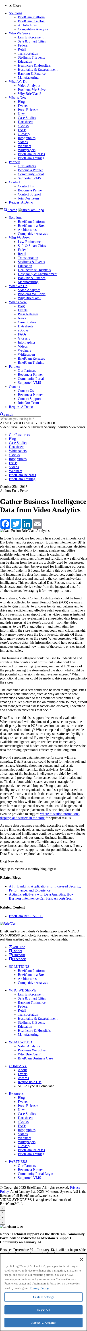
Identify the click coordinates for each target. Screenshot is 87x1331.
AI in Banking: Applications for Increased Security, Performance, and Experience (45, 888)
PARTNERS (18, 1161)
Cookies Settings (43, 1297)
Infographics (18, 459)
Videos (14, 467)
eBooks (14, 455)
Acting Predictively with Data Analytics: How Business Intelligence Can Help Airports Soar (41, 896)
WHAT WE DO (20, 1042)
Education (25, 1026)
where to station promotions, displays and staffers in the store (40, 816)
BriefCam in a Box (31, 974)
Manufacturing (28, 1034)
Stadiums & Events (31, 1022)
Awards (23, 1078)
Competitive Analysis (33, 983)
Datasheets (16, 447)
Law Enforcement (30, 994)
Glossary (24, 1146)
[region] (43, 1292)
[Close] (82, 1259)
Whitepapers (18, 451)
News (22, 1110)
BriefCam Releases (22, 475)
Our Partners (27, 1166)
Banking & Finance (32, 1002)
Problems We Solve (32, 1050)
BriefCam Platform (31, 970)
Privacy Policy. (39, 1288)
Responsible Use (29, 1082)
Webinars (15, 471)
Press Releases (28, 1106)
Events (22, 1074)
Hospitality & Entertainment (37, 1018)
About (22, 1070)
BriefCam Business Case (35, 1058)
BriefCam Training (22, 479)
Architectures (27, 979)
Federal (23, 1006)
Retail (22, 1010)
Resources (16, 1093)
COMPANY (18, 1066)
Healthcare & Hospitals (34, 1030)
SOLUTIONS (19, 966)
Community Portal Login (35, 1174)
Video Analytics (29, 1046)
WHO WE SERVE (22, 990)
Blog (12, 439)
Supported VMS (29, 1178)
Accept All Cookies (43, 1322)
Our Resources (19, 435)
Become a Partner (30, 1170)
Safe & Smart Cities (32, 998)
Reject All (43, 1310)
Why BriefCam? (29, 1054)
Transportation (28, 1014)
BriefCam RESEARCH (26, 916)
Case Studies (18, 443)
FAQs (13, 463)
